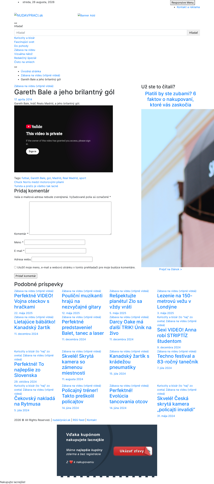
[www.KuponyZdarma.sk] (107, 450)
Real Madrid (70, 178)
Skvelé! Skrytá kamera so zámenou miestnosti (78, 364)
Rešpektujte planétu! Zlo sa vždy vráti (126, 301)
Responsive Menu (183, 2)
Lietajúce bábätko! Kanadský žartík (34, 324)
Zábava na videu (24, 50)
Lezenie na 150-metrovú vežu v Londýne (174, 301)
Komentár (21, 233)
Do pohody (21, 46)
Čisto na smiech (24, 62)
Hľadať (18, 26)
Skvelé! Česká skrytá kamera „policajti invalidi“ (176, 403)
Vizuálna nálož (23, 54)
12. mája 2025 (71, 313)
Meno (18, 242)
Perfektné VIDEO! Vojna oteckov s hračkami (33, 301)
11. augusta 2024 (72, 379)
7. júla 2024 (164, 368)
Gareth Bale (38, 178)
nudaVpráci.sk (61, 420)
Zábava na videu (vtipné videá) (34, 86)
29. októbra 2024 (25, 381)
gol (49, 178)
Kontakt (92, 420)
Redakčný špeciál (25, 58)
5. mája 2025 (118, 313)
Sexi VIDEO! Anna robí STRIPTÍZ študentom (176, 335)
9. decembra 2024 (169, 347)
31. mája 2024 (166, 416)
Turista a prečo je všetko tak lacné (36, 186)
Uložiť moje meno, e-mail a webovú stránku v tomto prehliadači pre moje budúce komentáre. (76, 267)
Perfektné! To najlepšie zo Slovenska (29, 369)
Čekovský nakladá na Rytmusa (34, 401)
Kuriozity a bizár (24, 37)
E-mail (19, 250)
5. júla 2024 (21, 410)
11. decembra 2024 (26, 333)
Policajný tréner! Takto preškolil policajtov (80, 395)
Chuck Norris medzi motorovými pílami (39, 182)
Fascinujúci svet (24, 41)
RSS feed (78, 420)
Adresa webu (22, 259)
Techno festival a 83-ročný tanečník (177, 359)
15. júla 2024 (118, 373)
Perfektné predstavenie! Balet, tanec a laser (83, 327)
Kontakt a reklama (188, 7)
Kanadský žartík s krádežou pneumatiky (129, 361)
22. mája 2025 (23, 313)
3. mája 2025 (165, 313)
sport (82, 178)
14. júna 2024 (70, 408)
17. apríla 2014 (23, 99)
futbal (25, 178)
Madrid (56, 178)
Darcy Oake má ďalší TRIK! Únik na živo (130, 327)
